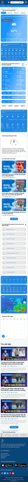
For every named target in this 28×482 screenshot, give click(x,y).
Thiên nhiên (3, 456)
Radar (3, 296)
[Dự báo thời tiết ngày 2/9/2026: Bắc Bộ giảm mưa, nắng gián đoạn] (14, 166)
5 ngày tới (16, 105)
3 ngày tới (23, 13)
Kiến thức (3, 458)
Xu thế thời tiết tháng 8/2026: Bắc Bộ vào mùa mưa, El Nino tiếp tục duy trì (13, 415)
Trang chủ (3, 9)
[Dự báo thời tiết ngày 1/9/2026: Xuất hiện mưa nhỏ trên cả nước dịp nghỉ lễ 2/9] (14, 185)
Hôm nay (4, 13)
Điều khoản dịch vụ (14, 480)
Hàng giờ (10, 13)
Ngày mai (16, 13)
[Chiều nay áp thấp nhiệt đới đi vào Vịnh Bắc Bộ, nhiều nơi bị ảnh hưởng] (14, 379)
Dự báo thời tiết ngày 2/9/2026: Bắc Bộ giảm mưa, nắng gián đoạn (14, 175)
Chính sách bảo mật (20, 479)
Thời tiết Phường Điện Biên (8, 10)
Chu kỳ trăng (7, 285)
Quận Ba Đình (15, 9)
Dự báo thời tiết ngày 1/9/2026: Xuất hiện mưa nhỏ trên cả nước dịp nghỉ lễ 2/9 (13, 194)
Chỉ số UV (6, 277)
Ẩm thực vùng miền (5, 455)
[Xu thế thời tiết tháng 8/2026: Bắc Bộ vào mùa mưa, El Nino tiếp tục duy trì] (14, 406)
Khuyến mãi (14, 479)
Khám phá (9, 479)
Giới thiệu (4, 479)
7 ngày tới (22, 105)
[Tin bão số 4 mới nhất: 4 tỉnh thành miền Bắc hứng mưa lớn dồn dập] (14, 353)
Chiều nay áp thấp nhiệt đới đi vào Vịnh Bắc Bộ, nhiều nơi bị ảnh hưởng (13, 389)
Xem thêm (14, 219)
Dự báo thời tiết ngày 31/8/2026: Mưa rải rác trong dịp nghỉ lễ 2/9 (14, 213)
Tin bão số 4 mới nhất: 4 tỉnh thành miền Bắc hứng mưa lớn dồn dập (12, 363)
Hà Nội (8, 9)
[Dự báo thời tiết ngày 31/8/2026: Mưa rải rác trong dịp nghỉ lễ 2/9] (14, 204)
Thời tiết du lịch (4, 453)
